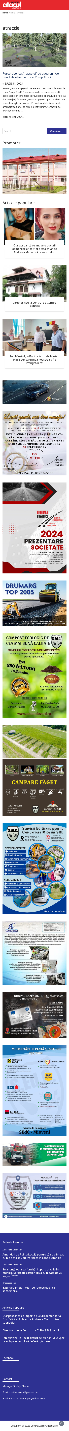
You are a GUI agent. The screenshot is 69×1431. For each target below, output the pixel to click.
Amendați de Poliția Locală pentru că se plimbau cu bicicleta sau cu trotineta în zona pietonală (33, 1256)
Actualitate (7, 1250)
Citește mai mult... (13, 117)
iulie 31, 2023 (14, 83)
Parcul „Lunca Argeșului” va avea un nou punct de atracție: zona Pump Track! (31, 75)
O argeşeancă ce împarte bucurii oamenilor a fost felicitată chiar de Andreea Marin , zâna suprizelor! (34, 249)
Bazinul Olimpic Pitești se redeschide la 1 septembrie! (29, 1289)
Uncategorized (9, 1283)
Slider (15, 1250)
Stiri (20, 1250)
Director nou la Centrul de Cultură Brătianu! (34, 304)
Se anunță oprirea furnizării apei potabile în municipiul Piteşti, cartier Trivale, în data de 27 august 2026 (32, 1273)
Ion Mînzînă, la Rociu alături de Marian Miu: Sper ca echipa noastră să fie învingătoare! (34, 359)
